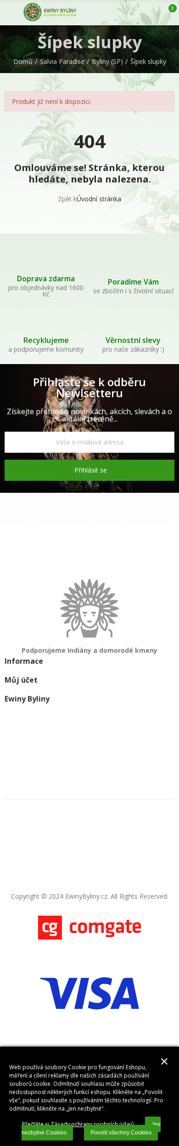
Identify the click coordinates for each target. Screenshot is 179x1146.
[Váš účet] (152, 12)
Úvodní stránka (99, 198)
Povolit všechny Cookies (120, 1132)
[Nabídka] (9, 12)
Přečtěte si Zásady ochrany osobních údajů (78, 1124)
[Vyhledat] (136, 12)
